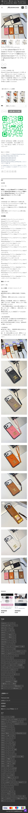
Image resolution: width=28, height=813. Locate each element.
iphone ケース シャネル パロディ (8, 742)
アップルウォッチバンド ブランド (9, 770)
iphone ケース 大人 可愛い (17, 756)
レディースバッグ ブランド (7, 796)
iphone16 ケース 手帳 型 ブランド (9, 634)
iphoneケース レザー (21, 651)
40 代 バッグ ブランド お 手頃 (8, 716)
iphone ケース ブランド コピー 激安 (9, 749)
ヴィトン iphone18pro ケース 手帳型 (9, 681)
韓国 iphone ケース (17, 688)
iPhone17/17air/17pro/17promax (8, 160)
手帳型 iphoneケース (18, 686)
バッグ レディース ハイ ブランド (8, 672)
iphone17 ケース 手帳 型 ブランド (9, 637)
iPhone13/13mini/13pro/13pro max (10, 47)
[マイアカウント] (22, 7)
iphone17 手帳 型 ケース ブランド (9, 733)
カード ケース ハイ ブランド (7, 658)
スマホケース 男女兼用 (17, 665)
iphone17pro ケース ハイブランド (10, 165)
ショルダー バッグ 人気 (6, 665)
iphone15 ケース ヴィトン (20, 723)
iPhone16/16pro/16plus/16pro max (8, 158)
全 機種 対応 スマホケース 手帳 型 (9, 683)
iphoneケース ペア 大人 (6, 756)
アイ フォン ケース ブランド (18, 653)
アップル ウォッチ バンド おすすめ (9, 768)
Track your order (5, 697)
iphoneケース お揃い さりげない (8, 735)
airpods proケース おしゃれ (7, 719)
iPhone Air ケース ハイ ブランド (8, 644)
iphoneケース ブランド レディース (9, 651)
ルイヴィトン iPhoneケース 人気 (8, 793)
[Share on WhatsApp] (2, 171)
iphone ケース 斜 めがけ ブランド (8, 761)
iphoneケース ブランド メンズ (8, 751)
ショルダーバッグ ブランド (19, 662)
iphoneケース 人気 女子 (12, 166)
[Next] (24, 25)
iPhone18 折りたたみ (21, 733)
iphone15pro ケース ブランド (8, 726)
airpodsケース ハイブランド (20, 719)
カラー (2, 96)
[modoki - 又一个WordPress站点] (13, 7)
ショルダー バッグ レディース (8, 772)
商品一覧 (8, 163)
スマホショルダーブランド (7, 667)
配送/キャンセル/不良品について (9, 709)
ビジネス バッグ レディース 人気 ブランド (10, 674)
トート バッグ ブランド (19, 667)
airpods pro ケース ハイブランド (8, 623)
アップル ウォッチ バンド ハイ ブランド (10, 655)
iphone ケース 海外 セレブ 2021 (8, 763)
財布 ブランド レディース (7, 688)
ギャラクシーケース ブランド (8, 660)
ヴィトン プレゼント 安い (19, 796)
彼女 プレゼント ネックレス (7, 686)
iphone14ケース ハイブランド (8, 723)
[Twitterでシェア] (7, 171)
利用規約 (3, 703)
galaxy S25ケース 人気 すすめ (8, 630)
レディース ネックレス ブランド (8, 679)
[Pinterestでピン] (13, 171)
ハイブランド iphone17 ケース (19, 782)
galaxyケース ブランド (6, 721)
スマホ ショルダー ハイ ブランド (8, 779)
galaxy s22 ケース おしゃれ (7, 627)
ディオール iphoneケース (7, 782)
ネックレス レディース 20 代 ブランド (10, 669)
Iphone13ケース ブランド (17, 721)
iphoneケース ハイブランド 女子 (8, 744)
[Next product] (2, 65)
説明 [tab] (2, 180)
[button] (2, 7)
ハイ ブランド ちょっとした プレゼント (10, 784)
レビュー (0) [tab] (3, 186)
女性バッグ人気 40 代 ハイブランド (9, 798)
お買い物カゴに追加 (14, 111)
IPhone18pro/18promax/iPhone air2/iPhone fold (11, 161)
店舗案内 (3, 706)
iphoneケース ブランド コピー (8, 747)
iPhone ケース (9, 46)
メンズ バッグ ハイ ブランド (7, 676)
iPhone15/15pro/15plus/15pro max (8, 157)
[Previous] (3, 25)
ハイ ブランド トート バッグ (7, 786)
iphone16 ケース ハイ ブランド (8, 632)
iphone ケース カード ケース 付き (8, 648)
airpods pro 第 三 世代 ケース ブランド (9, 625)
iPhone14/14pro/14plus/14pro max (10, 155)
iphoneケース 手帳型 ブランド (8, 758)
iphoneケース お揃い (20, 646)
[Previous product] (5, 65)
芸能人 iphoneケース (22, 798)
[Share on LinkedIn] (15, 171)
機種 (2, 105)
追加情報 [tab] (3, 183)
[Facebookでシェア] (5, 171)
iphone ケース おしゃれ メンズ (8, 646)
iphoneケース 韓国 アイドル (7, 765)
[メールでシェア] (10, 171)
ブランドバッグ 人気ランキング (8, 791)
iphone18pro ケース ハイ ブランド (9, 641)
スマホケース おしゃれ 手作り (8, 775)
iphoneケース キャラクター (7, 740)
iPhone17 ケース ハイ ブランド (8, 730)
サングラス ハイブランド (7, 662)
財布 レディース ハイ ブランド (8, 800)
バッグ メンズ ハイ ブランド (7, 789)
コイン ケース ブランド (20, 660)
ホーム (2, 46)
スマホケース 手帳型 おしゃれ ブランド (10, 777)
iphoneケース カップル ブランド (8, 737)
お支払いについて (5, 700)
